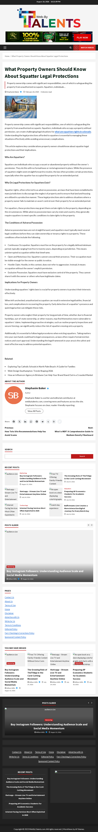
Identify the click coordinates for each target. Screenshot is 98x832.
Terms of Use (10, 605)
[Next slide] (91, 525)
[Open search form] (70, 47)
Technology (24, 505)
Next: (74, 431)
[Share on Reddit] (42, 421)
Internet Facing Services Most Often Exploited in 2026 (11, 509)
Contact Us (9, 597)
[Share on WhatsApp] (31, 421)
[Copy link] (59, 421)
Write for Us (10, 621)
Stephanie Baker (13, 92)
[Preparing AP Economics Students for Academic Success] (83, 659)
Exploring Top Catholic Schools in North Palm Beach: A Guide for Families (41, 366)
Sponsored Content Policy (15, 637)
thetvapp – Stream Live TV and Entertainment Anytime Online (11, 494)
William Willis (36, 579)
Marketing (23, 473)
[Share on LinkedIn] (25, 421)
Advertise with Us (12, 617)
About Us (9, 601)
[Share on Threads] (54, 421)
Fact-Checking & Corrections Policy (19, 633)
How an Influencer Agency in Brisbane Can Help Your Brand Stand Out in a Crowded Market (50, 375)
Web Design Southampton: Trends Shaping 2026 (30, 371)
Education (67, 488)
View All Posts (34, 411)
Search (8, 449)
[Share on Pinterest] (36, 421)
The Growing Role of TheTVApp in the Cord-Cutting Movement (56, 478)
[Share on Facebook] (13, 421)
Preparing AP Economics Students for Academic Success (56, 494)
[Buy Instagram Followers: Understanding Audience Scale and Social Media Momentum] (15, 659)
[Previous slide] (88, 525)
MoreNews (67, 829)
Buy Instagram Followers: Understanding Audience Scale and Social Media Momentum (11, 478)
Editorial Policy (11, 629)
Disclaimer (9, 613)
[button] (5, 47)
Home (7, 609)
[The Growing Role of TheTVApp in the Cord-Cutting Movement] (37, 659)
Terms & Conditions (13, 625)
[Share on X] (19, 421)
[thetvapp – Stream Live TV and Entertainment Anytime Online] (60, 659)
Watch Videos (87, 47)
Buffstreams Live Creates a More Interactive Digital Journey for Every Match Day (56, 509)
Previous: (25, 431)
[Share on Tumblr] (48, 421)
